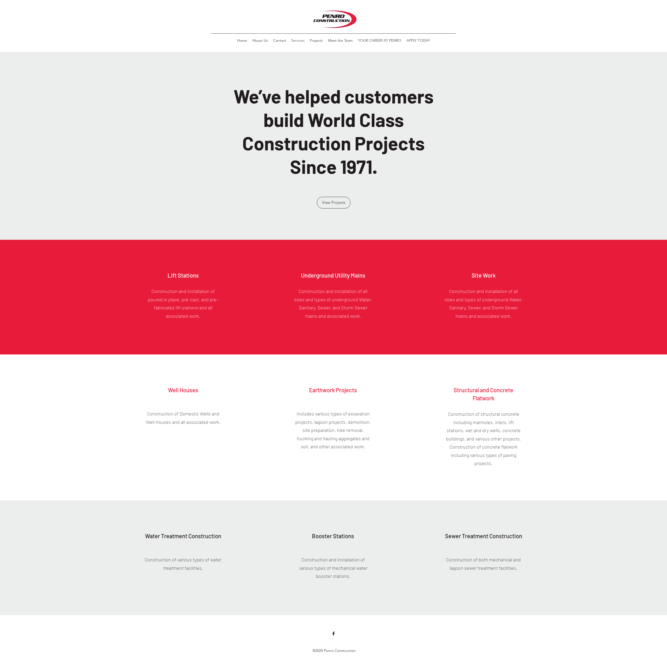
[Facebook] (333, 633)
